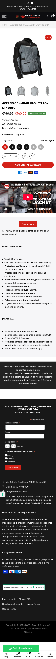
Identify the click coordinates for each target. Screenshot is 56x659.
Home (4, 25)
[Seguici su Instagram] (28, 3)
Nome (7, 432)
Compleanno (11, 441)
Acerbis (14, 120)
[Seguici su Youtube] (32, 3)
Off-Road (11, 461)
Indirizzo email (12, 422)
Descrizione (28, 224)
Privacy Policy (33, 604)
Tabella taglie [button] (46, 140)
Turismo (10, 458)
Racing (10, 455)
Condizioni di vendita (12, 604)
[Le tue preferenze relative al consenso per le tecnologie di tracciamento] (2, 494)
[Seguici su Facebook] (24, 3)
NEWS (22, 9)
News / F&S (25, 599)
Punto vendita (9, 599)
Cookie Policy (9, 609)
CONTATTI (32, 9)
